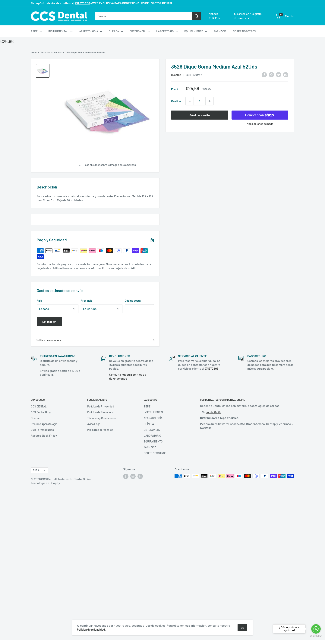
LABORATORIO (165, 31)
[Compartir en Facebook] (264, 74)
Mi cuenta (240, 18)
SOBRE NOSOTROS (244, 31)
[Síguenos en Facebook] (125, 476)
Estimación (49, 321)
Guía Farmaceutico (42, 429)
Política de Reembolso (100, 412)
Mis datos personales (100, 429)
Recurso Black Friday (44, 435)
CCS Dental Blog (41, 412)
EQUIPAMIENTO (193, 31)
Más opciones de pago (260, 124)
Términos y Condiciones (101, 418)
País (39, 300)
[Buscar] (196, 16)
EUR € (36, 470)
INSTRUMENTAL (58, 31)
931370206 (211, 368)
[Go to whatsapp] (316, 629)
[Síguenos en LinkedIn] (140, 476)
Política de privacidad (91, 629)
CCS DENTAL (39, 406)
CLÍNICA (114, 31)
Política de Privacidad (100, 406)
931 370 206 (82, 3)
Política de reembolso (49, 340)
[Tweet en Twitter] (278, 74)
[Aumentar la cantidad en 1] (209, 101)
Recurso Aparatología (44, 424)
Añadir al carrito (199, 115)
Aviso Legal (94, 424)
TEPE (34, 31)
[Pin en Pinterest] (271, 74)
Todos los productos (51, 52)
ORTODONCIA (138, 31)
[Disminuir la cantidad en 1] (190, 101)
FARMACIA (220, 31)
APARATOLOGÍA (88, 31)
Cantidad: (177, 101)
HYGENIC (176, 75)
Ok (242, 627)
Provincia (87, 300)
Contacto (36, 418)
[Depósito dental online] (59, 16)
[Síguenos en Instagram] (133, 476)
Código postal (133, 300)
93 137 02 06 (213, 411)
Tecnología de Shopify (45, 483)
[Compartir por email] (285, 74)
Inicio (33, 52)
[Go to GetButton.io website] (316, 636)
